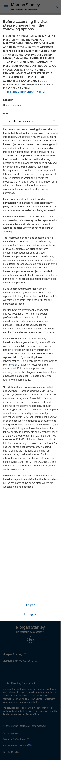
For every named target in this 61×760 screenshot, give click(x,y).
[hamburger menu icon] (6, 6)
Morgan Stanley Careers (18, 660)
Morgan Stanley (12, 654)
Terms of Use (14, 364)
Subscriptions (10, 733)
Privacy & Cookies (14, 739)
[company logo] (25, 6)
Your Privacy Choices (15, 745)
